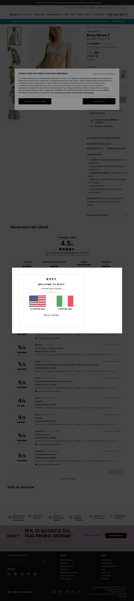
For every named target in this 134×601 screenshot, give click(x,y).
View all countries (51, 315)
